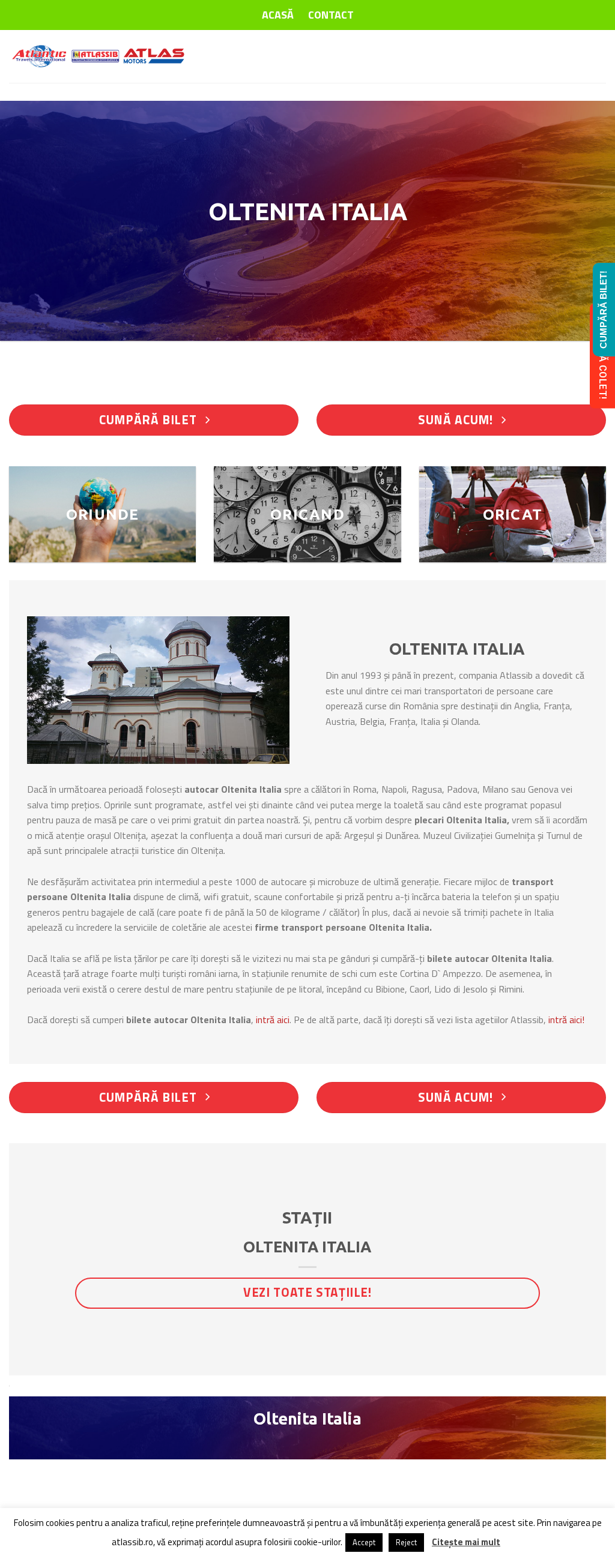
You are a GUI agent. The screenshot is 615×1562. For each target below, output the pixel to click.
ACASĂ (278, 15)
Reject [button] (406, 1542)
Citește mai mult (466, 1542)
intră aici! (566, 1019)
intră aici (272, 1019)
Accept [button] (364, 1542)
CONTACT (331, 15)
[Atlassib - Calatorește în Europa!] (99, 56)
